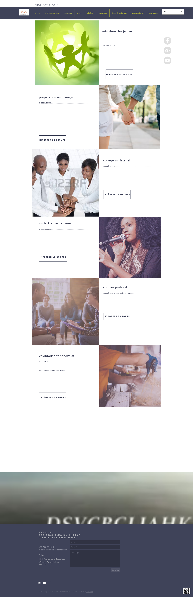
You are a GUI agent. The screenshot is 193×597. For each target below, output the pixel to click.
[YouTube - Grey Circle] (167, 60)
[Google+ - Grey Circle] (167, 50)
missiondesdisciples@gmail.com (53, 549)
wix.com (89, 591)
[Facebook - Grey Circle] (167, 41)
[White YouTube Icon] (44, 583)
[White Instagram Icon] (39, 583)
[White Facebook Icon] (49, 583)
